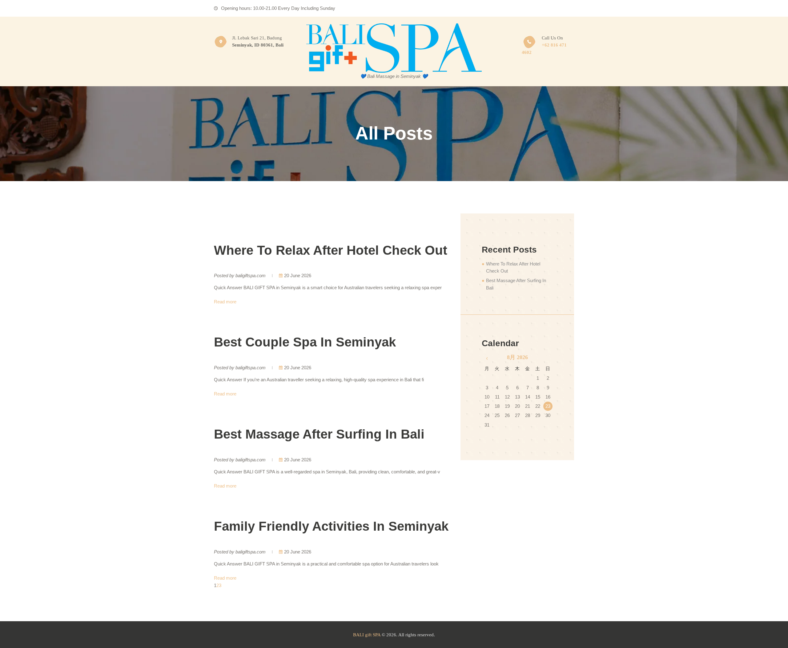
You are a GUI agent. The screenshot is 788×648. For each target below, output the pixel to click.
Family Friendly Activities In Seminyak (331, 526)
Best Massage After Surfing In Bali (319, 434)
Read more (225, 301)
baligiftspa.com (250, 275)
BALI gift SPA (366, 634)
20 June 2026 (297, 275)
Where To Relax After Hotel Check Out (330, 250)
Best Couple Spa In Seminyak (305, 342)
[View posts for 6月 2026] (487, 358)
